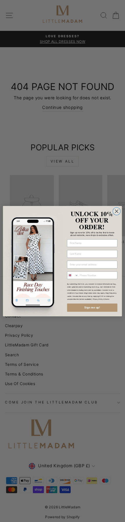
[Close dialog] (116, 211)
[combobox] (72, 275)
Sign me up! (92, 307)
